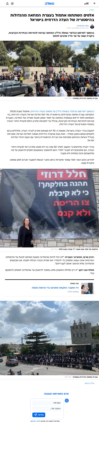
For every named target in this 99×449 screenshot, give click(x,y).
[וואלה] (49, 3)
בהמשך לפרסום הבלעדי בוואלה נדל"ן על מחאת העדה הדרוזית (62, 111)
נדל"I (92, 383)
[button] (86, 3)
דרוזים (87, 383)
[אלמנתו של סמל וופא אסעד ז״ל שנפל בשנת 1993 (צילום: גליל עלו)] (49, 210)
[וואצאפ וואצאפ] (12, 3)
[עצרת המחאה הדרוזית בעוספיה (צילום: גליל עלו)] (49, 71)
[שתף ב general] (7, 3)
